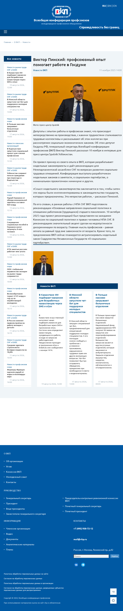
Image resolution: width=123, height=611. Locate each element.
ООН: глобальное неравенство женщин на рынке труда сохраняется (17, 272)
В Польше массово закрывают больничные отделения (16, 127)
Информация (12, 521)
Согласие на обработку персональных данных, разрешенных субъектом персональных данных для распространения (34, 589)
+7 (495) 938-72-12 (83, 528)
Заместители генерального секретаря (26, 513)
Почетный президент (76, 511)
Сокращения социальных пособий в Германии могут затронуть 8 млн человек (17, 227)
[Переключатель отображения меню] (5, 31)
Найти (115, 556)
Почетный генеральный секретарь (83, 506)
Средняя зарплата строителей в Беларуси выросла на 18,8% (17, 348)
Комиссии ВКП (13, 471)
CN (115, 5)
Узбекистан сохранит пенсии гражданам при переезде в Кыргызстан (16, 176)
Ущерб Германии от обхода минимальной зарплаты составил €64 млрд (17, 201)
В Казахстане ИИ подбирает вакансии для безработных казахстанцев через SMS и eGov (16, 77)
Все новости (14, 58)
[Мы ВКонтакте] (76, 565)
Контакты (11, 482)
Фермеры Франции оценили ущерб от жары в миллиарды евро (16, 373)
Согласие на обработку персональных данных (23, 578)
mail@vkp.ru (80, 539)
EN (109, 5)
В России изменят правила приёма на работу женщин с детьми (16, 324)
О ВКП (17, 42)
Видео (9, 533)
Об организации (14, 461)
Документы (12, 539)
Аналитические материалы (20, 544)
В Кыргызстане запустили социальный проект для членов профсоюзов (17, 152)
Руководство (12, 490)
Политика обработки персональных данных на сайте (26, 573)
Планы (9, 549)
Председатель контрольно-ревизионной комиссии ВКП (91, 499)
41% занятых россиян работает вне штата (17, 250)
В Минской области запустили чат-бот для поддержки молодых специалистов (17, 103)
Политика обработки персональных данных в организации (28, 583)
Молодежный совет (16, 476)
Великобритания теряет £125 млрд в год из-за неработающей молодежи (16, 298)
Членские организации (18, 528)
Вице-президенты (15, 508)
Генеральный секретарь (18, 498)
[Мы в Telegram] (83, 565)
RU (104, 5)
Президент (11, 503)
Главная (7, 42)
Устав (9, 466)
